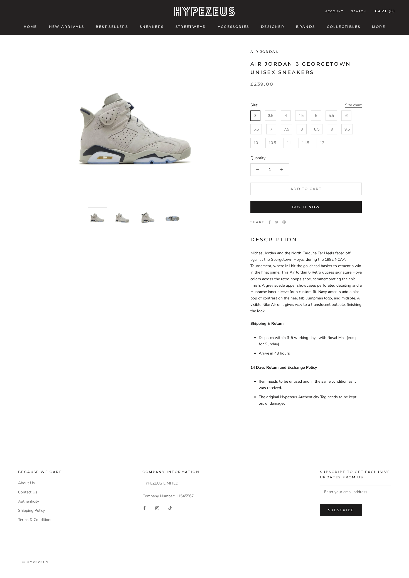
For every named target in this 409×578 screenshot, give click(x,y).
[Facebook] (269, 222)
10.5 (272, 142)
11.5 (305, 142)
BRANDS (305, 26)
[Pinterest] (284, 222)
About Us (26, 483)
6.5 (256, 129)
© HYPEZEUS (35, 562)
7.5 (286, 129)
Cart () (385, 11)
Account (334, 11)
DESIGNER (272, 26)
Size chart (353, 104)
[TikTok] (170, 508)
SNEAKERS (152, 26)
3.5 (270, 115)
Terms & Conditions (35, 519)
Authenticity (28, 501)
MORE (378, 26)
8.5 (316, 129)
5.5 (331, 115)
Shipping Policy (31, 510)
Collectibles (344, 26)
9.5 (347, 129)
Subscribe (341, 510)
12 (322, 142)
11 (289, 142)
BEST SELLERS (112, 26)
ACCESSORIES (233, 26)
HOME (30, 26)
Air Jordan (264, 52)
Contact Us (27, 492)
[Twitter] (277, 222)
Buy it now (306, 207)
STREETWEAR (191, 26)
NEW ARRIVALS (66, 26)
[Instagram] (157, 508)
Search (358, 11)
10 (255, 142)
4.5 (301, 115)
